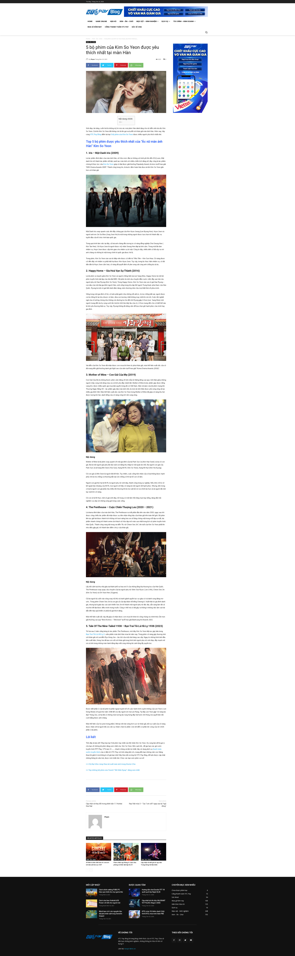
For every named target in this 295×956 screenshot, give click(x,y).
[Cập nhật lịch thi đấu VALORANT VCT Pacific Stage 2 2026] (134, 903)
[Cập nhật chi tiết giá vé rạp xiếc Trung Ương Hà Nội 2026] (153, 852)
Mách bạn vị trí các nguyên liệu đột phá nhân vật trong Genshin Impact (110, 913)
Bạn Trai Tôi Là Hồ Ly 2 (95, 634)
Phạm (93, 59)
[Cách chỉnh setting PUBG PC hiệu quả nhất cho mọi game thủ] (91, 892)
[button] (206, 32)
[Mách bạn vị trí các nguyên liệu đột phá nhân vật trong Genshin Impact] (91, 914)
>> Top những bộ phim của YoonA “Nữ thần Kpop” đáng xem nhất (113, 770)
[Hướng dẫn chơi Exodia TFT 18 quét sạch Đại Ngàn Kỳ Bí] (134, 892)
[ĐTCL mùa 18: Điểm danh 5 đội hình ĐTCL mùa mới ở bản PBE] (134, 914)
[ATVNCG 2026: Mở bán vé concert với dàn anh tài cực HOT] (98, 852)
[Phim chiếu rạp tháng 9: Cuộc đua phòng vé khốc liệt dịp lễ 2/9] (126, 852)
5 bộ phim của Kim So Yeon (122, 134)
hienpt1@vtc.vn (130, 949)
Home (88, 39)
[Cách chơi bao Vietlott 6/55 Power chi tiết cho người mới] (91, 903)
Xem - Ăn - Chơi (97, 39)
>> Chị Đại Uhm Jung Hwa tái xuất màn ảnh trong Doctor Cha (110, 764)
